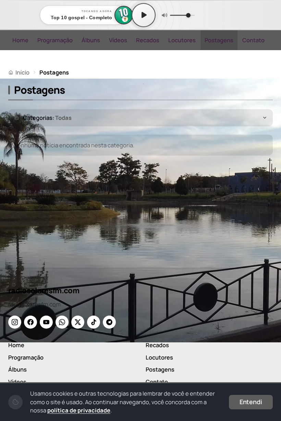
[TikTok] (93, 322)
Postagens (219, 40)
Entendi (251, 402)
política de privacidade (78, 410)
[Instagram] (14, 322)
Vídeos (118, 40)
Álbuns (91, 40)
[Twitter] (77, 322)
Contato (253, 40)
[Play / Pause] (144, 15)
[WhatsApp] (62, 322)
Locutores (182, 40)
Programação (55, 40)
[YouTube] (46, 322)
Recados (147, 40)
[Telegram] (109, 322)
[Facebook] (30, 322)
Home (20, 40)
